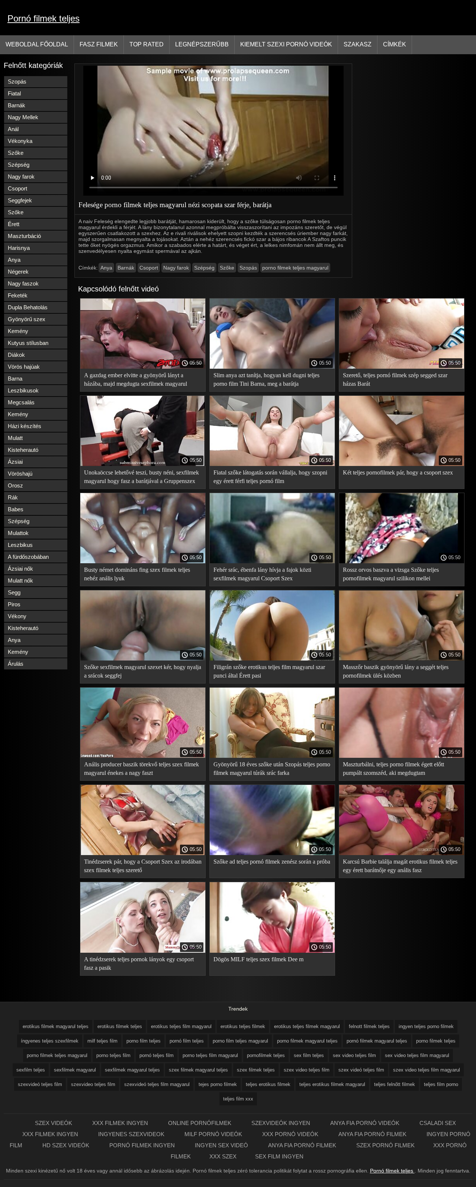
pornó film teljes (187, 1041)
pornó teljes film (156, 1055)
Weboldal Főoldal (37, 44)
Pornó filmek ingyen (142, 1145)
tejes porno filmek (218, 1084)
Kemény (18, 331)
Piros (14, 604)
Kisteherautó (23, 450)
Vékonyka (20, 141)
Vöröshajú (20, 473)
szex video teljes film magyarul (426, 1070)
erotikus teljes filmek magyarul (307, 1026)
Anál (13, 129)
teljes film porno (441, 1084)
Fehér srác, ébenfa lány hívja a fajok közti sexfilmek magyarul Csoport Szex (262, 574)
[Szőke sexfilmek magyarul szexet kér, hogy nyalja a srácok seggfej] (142, 659)
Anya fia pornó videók (365, 1123)
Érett (13, 224)
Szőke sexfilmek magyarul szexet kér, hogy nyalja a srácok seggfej (142, 671)
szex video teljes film (306, 1070)
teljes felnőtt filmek (394, 1084)
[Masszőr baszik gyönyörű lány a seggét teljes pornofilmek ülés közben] (401, 659)
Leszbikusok (23, 390)
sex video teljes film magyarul (417, 1055)
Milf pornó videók (214, 1134)
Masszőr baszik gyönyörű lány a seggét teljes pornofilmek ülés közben (395, 671)
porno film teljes (143, 1041)
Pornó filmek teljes (43, 18)
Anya (14, 260)
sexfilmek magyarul (75, 1070)
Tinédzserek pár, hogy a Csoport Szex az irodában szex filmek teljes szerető (143, 865)
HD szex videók (66, 1145)
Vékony (17, 616)
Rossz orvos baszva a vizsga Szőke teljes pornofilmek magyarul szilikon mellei (391, 574)
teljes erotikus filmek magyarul (332, 1084)
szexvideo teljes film (93, 1084)
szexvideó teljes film (40, 1084)
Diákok (16, 355)
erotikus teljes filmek (243, 1026)
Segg (14, 592)
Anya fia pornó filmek (373, 1134)
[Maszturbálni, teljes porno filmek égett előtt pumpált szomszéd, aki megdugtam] (401, 756)
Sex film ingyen (279, 1156)
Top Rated (146, 44)
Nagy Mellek (23, 117)
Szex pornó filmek (385, 1145)
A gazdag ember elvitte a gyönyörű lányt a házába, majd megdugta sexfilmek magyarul (135, 379)
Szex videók (54, 1123)
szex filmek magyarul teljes (198, 1070)
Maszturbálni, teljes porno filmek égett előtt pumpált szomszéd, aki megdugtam (393, 768)
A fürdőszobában (28, 557)
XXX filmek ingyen (120, 1123)
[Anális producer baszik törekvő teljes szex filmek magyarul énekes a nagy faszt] (142, 756)
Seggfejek (20, 200)
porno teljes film (113, 1055)
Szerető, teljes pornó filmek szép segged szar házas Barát (395, 379)
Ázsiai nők (20, 568)
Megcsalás (21, 402)
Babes (15, 509)
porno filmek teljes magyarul (295, 268)
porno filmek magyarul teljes (307, 1041)
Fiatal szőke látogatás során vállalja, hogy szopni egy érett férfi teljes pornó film (270, 476)
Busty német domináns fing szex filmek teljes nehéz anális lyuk (137, 574)
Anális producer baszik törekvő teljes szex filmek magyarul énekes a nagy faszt (141, 768)
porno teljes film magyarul (210, 1055)
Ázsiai (15, 462)
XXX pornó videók (291, 1134)
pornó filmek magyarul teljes (377, 1041)
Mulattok (18, 533)
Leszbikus (20, 545)
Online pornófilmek (200, 1123)
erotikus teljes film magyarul (181, 1026)
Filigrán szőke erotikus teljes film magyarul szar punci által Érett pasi (269, 671)
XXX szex (223, 1156)
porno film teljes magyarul (240, 1041)
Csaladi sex (437, 1123)
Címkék (394, 44)
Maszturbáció (24, 236)
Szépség (18, 165)
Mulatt (15, 438)
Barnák (16, 105)
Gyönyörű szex (26, 319)
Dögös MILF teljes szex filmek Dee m (258, 959)
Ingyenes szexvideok (132, 1134)
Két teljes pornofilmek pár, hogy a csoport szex (398, 472)
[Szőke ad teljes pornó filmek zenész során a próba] (272, 853)
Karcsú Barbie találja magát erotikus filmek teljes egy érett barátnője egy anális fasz (400, 865)
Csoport (17, 188)
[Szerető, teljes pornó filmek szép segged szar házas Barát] (401, 367)
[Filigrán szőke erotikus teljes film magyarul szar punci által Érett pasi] (272, 659)
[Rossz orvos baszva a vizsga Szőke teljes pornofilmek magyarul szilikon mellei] (401, 561)
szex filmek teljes (256, 1070)
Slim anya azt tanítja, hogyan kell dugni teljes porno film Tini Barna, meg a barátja (266, 379)
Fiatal (14, 93)
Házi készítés (24, 426)
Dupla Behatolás (28, 307)
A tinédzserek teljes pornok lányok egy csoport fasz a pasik (139, 963)
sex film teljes (309, 1055)
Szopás (17, 81)
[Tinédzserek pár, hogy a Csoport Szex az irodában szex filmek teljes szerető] (142, 853)
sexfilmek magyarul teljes (132, 1070)
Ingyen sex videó (222, 1145)
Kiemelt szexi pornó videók (286, 44)
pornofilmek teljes (266, 1055)
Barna (15, 378)
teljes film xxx (238, 1099)
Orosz (15, 485)
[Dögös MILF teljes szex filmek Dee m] (272, 951)
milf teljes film (102, 1041)
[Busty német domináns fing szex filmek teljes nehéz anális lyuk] (142, 561)
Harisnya (19, 248)
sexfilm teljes (30, 1070)
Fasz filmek (99, 44)
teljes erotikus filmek (268, 1084)
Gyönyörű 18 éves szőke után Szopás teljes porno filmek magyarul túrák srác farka (271, 768)
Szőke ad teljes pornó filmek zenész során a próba (271, 861)
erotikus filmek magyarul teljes (56, 1026)
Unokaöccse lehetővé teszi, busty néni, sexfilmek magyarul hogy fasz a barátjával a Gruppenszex (141, 476)
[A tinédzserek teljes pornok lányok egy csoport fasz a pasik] (142, 951)
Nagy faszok (23, 283)
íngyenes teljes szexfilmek (49, 1041)
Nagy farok (21, 176)
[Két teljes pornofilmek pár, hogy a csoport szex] (401, 464)
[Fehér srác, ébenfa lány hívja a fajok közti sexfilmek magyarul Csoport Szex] (272, 561)
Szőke (15, 153)
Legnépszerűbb (202, 44)
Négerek (18, 271)
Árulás (15, 664)
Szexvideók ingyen (281, 1123)
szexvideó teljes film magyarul (157, 1084)
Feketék (18, 295)
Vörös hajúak (24, 366)
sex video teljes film (354, 1055)
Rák (13, 497)
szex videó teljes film (361, 1070)
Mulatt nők (20, 580)
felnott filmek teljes (369, 1026)
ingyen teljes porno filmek (426, 1026)
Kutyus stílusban (28, 343)
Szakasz (358, 44)
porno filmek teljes (436, 1041)
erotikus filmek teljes (119, 1026)
